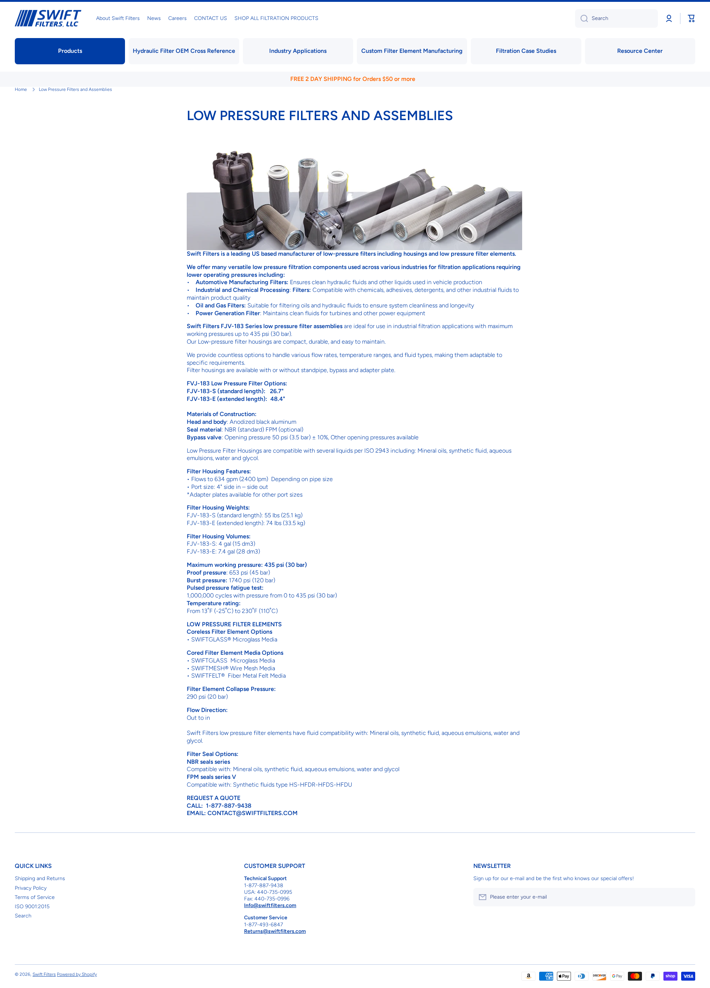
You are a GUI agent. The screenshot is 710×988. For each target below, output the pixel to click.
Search (23, 916)
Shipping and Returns (40, 878)
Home (21, 89)
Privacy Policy (31, 888)
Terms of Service (35, 897)
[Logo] (48, 18)
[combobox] (616, 18)
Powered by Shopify (77, 974)
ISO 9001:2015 (32, 906)
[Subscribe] (686, 897)
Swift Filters (44, 974)
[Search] (581, 18)
